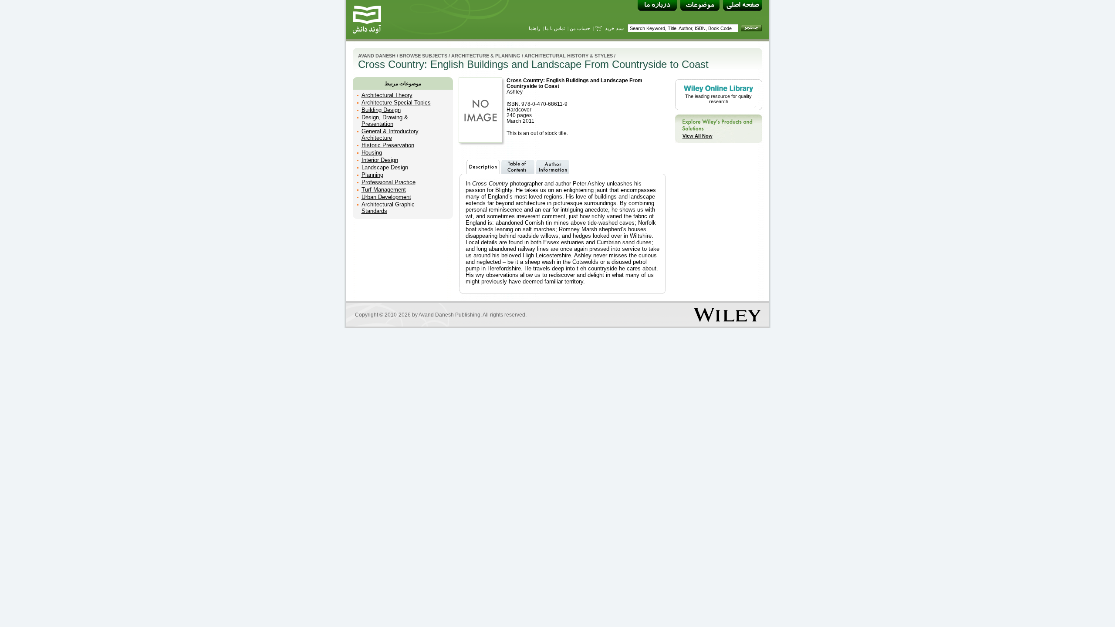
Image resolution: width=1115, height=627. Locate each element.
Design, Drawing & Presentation (385, 120)
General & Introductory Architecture (390, 134)
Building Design (381, 110)
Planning (372, 175)
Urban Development (386, 197)
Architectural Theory (387, 95)
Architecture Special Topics (396, 102)
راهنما (534, 28)
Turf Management (384, 189)
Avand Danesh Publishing (449, 315)
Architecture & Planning (485, 55)
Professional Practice (389, 182)
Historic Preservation (388, 145)
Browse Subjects (423, 55)
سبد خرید (614, 28)
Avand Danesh (376, 55)
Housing (372, 152)
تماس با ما (555, 28)
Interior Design (380, 160)
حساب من (580, 28)
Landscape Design (385, 167)
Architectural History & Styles (568, 55)
